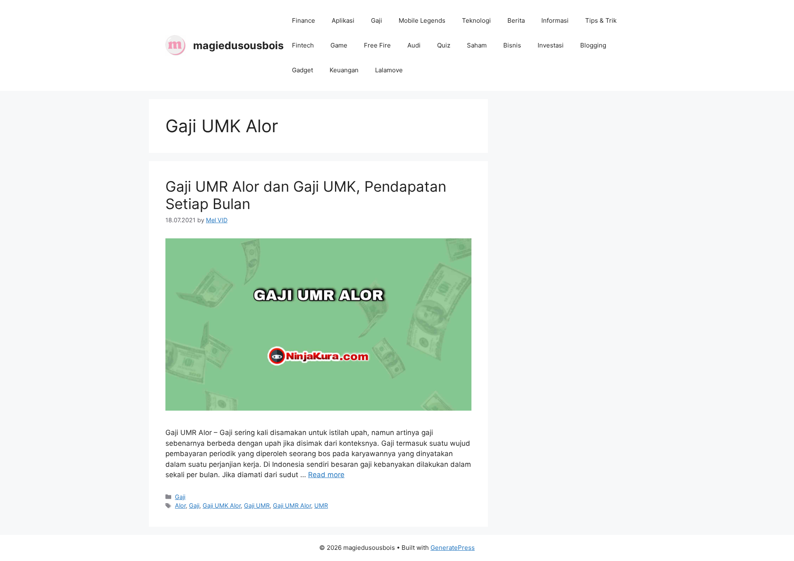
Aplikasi (343, 20)
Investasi (551, 45)
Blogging (593, 45)
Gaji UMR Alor (292, 505)
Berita (516, 20)
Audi (414, 45)
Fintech (303, 45)
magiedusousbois (238, 45)
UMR (321, 505)
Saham (477, 45)
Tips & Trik (601, 20)
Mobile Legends (422, 20)
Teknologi (476, 20)
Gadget (302, 70)
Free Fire (377, 45)
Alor (180, 505)
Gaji (376, 20)
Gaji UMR (257, 505)
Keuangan (344, 70)
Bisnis (512, 45)
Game (338, 45)
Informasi (555, 20)
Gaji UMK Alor (222, 505)
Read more (326, 475)
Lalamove (389, 70)
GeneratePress (452, 547)
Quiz (443, 45)
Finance (303, 20)
